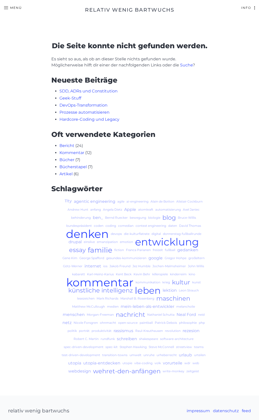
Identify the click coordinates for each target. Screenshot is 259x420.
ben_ (98, 217)
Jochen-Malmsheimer (169, 266)
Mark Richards (107, 298)
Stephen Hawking (133, 347)
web (195, 363)
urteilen (200, 355)
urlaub (185, 355)
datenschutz (226, 410)
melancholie (185, 306)
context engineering (151, 226)
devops (116, 234)
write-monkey (173, 371)
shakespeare (148, 339)
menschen (74, 314)
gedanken (187, 250)
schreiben (127, 338)
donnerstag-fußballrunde (182, 234)
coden (98, 226)
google (155, 258)
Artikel (66, 173)
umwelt (135, 355)
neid (201, 314)
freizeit (158, 250)
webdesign (79, 371)
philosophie (188, 323)
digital (156, 234)
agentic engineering (94, 201)
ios (105, 266)
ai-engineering (137, 201)
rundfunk (108, 339)
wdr (187, 363)
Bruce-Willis (187, 217)
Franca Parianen (138, 250)
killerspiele (160, 274)
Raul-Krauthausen (149, 331)
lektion (170, 290)
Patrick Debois (166, 323)
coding (110, 226)
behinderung (81, 217)
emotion (126, 242)
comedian (126, 226)
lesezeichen (86, 298)
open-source (128, 323)
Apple (130, 209)
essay (77, 250)
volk (158, 363)
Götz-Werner (72, 266)
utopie (127, 363)
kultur (181, 282)
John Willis (196, 266)
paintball (146, 323)
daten (172, 226)
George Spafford (91, 258)
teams (199, 347)
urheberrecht (167, 355)
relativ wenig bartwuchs (129, 10)
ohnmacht (108, 323)
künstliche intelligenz (100, 290)
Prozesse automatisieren (84, 112)
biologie (154, 217)
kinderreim (178, 274)
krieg (166, 282)
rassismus (123, 330)
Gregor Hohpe (175, 258)
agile (120, 201)
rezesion (191, 330)
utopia (74, 363)
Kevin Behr (142, 274)
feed (246, 410)
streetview (184, 347)
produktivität (102, 331)
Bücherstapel (73, 166)
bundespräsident (79, 226)
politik (72, 331)
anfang (95, 209)
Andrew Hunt (78, 209)
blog (169, 217)
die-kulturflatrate (136, 234)
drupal (75, 241)
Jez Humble (141, 266)
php (202, 323)
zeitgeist (192, 371)
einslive (89, 242)
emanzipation (107, 242)
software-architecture (176, 339)
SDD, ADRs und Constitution (88, 91)
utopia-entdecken (101, 363)
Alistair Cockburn (189, 201)
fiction (119, 250)
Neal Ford (186, 314)
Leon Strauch (189, 290)
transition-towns (114, 355)
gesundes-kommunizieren (126, 258)
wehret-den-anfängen (127, 371)
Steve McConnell (161, 347)
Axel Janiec (191, 209)
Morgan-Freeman (100, 314)
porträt (84, 331)
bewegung (138, 217)
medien (113, 306)
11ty (68, 201)
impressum (198, 410)
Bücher (66, 159)
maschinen (173, 298)
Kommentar (71, 152)
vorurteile (172, 363)
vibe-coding (143, 363)
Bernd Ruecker (116, 217)
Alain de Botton (162, 201)
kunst (196, 282)
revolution (173, 331)
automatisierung (168, 209)
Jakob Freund (120, 266)
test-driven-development (81, 355)
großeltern (196, 258)
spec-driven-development (83, 347)
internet (92, 266)
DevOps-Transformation (83, 105)
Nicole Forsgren (86, 323)
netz (67, 322)
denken (87, 233)
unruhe (149, 355)
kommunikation (148, 282)
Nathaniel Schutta (161, 314)
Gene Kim (69, 258)
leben (148, 290)
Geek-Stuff (70, 98)
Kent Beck (124, 274)
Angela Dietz (112, 209)
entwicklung (167, 241)
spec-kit (111, 347)
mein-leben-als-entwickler (147, 306)
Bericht (66, 145)
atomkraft (145, 209)
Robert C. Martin (86, 339)
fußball (170, 250)
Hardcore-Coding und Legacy (89, 119)
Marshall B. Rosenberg (137, 298)
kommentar (100, 282)
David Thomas (190, 226)
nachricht (130, 314)
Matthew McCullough (88, 306)
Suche (186, 65)
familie (100, 250)
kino (192, 274)
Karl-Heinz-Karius (100, 274)
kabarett (78, 274)
